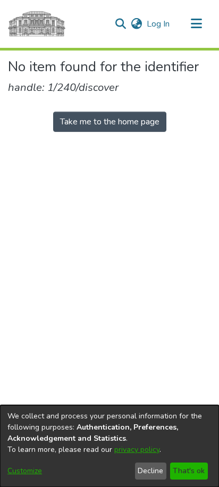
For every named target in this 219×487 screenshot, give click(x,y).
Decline (150, 471)
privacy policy (136, 449)
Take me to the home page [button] (109, 122)
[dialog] (109, 446)
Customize (24, 471)
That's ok (189, 471)
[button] (120, 24)
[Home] (36, 24)
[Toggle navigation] (196, 24)
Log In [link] (159, 24)
